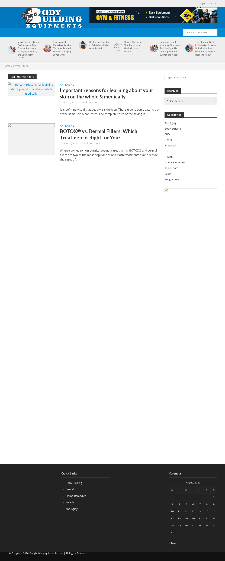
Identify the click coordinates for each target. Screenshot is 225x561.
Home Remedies (76, 496)
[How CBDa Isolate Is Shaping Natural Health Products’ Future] (117, 47)
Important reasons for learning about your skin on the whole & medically (106, 93)
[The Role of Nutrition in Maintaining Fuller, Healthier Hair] (82, 45)
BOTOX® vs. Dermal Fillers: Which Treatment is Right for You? (98, 134)
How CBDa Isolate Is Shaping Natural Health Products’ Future (134, 47)
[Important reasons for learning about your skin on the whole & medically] (31, 89)
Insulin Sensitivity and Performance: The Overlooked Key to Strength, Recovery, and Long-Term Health (29, 50)
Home (7, 66)
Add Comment (90, 102)
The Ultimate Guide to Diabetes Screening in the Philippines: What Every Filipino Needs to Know (206, 48)
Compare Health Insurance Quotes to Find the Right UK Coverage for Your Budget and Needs (170, 48)
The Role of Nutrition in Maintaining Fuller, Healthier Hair (99, 45)
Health (70, 502)
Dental (70, 489)
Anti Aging (67, 85)
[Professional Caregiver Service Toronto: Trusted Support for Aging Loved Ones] (46, 48)
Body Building (74, 483)
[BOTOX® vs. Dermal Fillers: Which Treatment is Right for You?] (31, 139)
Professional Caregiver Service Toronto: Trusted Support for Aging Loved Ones (62, 48)
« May (172, 543)
